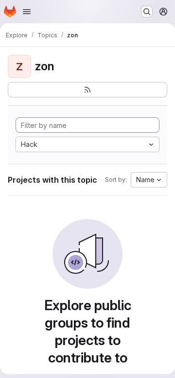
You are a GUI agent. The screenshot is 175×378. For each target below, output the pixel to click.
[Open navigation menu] (27, 11)
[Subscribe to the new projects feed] (87, 89)
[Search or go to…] (147, 11)
